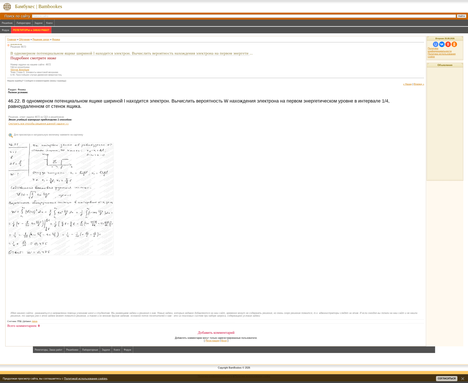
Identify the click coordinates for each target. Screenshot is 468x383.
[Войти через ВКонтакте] (442, 44)
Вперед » (419, 84)
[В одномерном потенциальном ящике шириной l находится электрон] (61, 199)
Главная (11, 39)
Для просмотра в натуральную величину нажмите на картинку (48, 134)
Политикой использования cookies (85, 378)
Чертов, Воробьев (19, 69)
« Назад (407, 84)
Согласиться (447, 378)
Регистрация (212, 340)
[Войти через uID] (435, 44)
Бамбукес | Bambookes (38, 6)
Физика (56, 39)
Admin (34, 321)
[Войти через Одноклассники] (454, 44)
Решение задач (41, 39)
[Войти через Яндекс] (448, 44)
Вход (224, 340)
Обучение (24, 39)
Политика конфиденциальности (440, 50)
